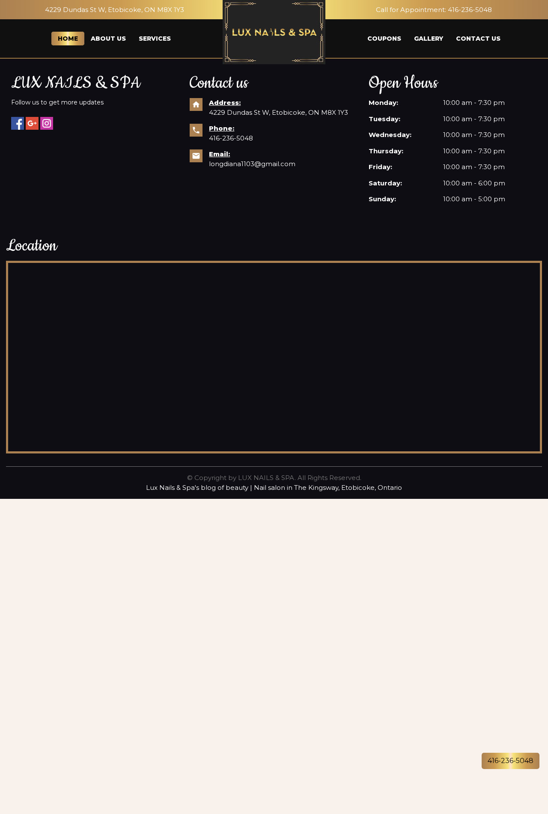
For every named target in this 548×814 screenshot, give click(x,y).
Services (155, 38)
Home (68, 38)
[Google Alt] (32, 123)
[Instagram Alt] (46, 123)
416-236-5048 (470, 10)
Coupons (384, 38)
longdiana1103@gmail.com (252, 164)
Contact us (478, 38)
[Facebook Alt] (17, 123)
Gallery (428, 38)
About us (108, 38)
